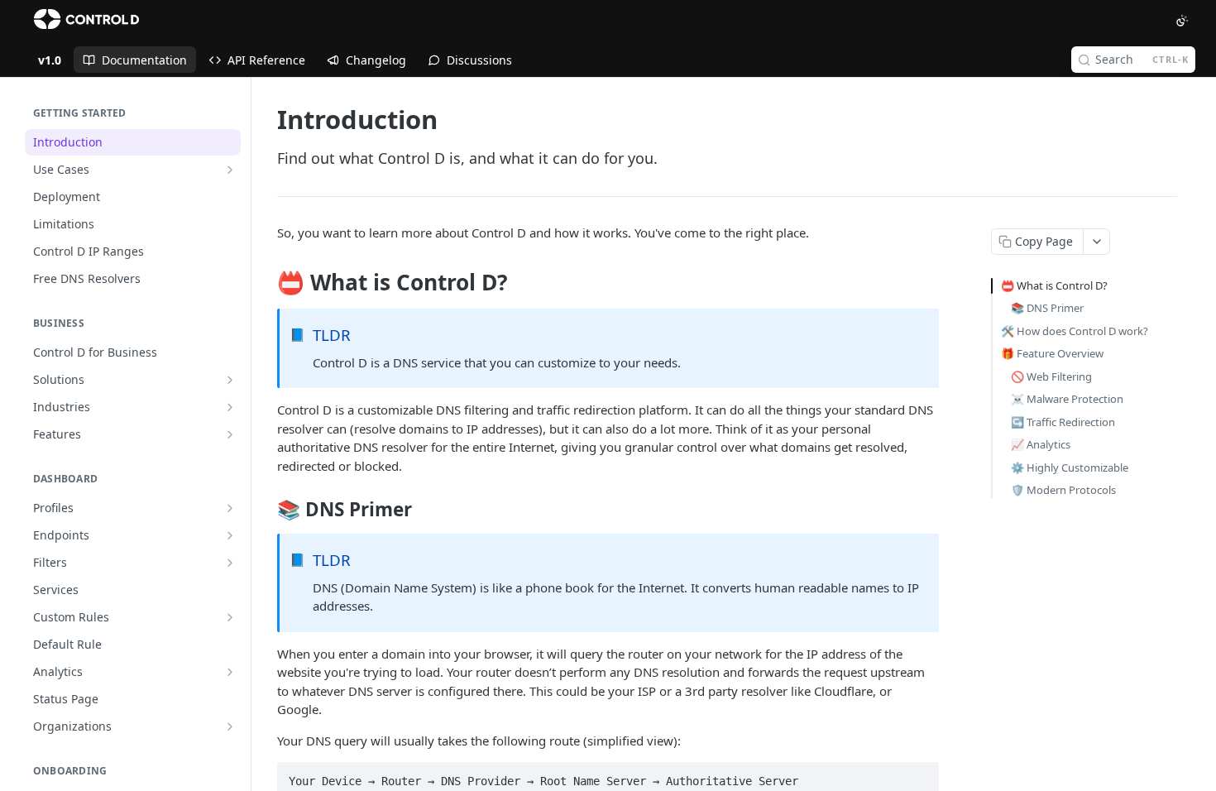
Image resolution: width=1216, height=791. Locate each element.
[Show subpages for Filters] (230, 562)
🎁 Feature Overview (1052, 353)
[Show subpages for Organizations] (230, 726)
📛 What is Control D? (1054, 285)
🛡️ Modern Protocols (1063, 489)
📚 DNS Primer (1047, 307)
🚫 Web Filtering (1051, 376)
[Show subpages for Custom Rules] (230, 617)
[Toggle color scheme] (1182, 20)
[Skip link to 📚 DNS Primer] (266, 509)
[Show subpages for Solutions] (230, 379)
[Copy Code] (919, 776)
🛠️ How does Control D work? (1074, 331)
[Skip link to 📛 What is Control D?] (266, 283)
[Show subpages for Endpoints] (230, 535)
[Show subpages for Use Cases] (230, 169)
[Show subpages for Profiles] (230, 508)
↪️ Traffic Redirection (1063, 422)
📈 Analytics (1040, 444)
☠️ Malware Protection (1067, 398)
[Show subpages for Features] (230, 434)
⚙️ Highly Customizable (1069, 467)
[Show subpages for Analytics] (230, 671)
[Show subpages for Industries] (230, 407)
